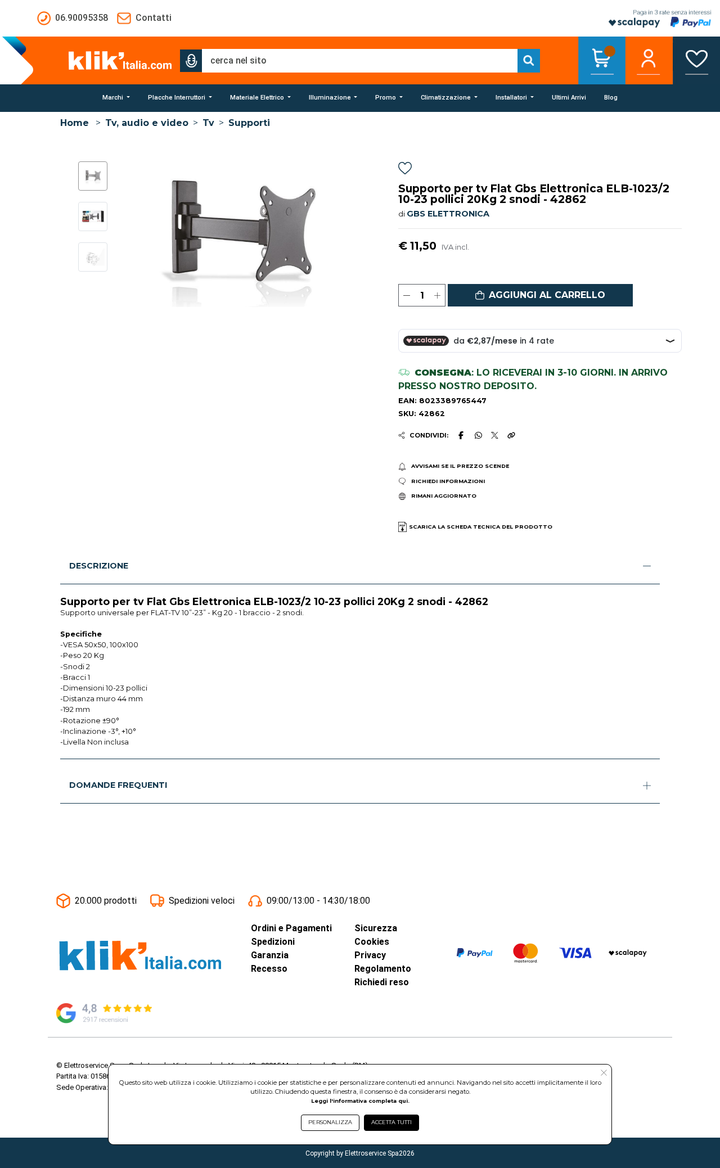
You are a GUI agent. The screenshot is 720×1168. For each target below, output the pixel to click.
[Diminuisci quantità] (406, 295)
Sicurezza (375, 928)
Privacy (370, 955)
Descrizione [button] (98, 566)
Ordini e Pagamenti (291, 928)
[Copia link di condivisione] (511, 435)
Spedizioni (273, 941)
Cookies (371, 941)
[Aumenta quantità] (437, 295)
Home (74, 123)
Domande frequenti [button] (118, 785)
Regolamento (382, 968)
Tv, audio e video (146, 123)
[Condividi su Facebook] (461, 435)
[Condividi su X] (494, 435)
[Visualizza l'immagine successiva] (134, 234)
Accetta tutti (391, 1122)
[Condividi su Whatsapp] (478, 435)
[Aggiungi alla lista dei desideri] (405, 170)
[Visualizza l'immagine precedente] (346, 234)
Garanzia (270, 955)
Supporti (249, 123)
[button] (191, 60)
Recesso (269, 968)
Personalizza (330, 1122)
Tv (208, 123)
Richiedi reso (381, 982)
